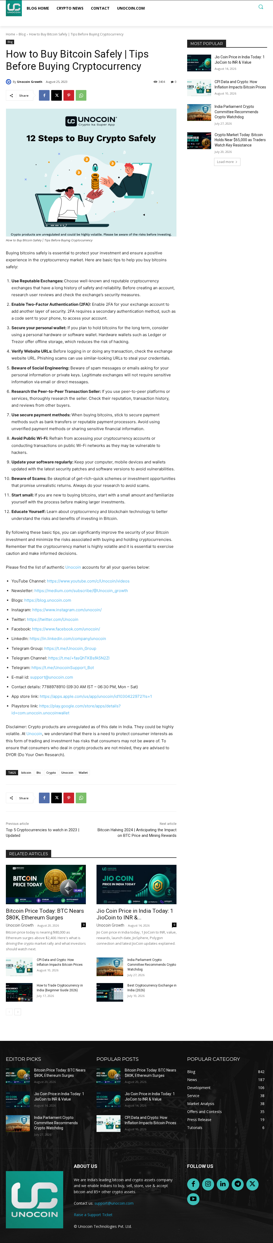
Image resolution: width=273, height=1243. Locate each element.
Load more (225, 162)
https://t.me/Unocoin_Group (70, 648)
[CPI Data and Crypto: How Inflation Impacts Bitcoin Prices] (19, 966)
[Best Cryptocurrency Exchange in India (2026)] (110, 992)
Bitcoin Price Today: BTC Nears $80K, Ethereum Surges (45, 914)
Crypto (51, 773)
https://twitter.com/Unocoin (52, 619)
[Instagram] (208, 1184)
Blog (22, 34)
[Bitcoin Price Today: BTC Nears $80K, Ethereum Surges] (46, 884)
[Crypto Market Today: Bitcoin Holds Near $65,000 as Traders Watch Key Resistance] (199, 140)
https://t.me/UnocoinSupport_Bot (62, 667)
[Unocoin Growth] (9, 81)
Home (10, 34)
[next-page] (17, 1012)
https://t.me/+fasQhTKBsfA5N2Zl (79, 658)
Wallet (83, 773)
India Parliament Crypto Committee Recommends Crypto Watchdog (151, 964)
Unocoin (73, 567)
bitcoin (26, 773)
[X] (56, 95)
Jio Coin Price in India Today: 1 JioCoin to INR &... (135, 914)
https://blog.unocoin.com (47, 600)
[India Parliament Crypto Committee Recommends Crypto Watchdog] (110, 966)
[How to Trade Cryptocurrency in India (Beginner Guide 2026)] (19, 992)
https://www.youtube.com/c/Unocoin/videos (88, 581)
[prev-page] (9, 1012)
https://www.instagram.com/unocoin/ (67, 609)
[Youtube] (193, 1199)
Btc (39, 773)
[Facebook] (44, 95)
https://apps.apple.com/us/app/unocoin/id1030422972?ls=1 (96, 696)
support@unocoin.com (51, 677)
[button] (260, 6)
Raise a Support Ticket (93, 1214)
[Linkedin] (223, 1184)
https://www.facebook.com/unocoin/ (66, 628)
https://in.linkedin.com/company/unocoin (68, 638)
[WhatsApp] (81, 95)
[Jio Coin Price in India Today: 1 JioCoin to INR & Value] (136, 884)
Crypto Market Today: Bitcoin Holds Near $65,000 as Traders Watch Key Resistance (240, 140)
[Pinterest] (68, 95)
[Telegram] (238, 1184)
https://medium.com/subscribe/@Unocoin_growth (81, 590)
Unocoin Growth (29, 82)
